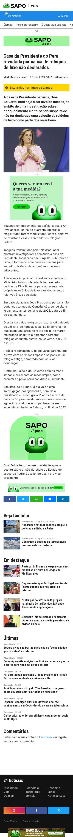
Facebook (45, 737)
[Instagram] (14, 810)
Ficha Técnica (11, 821)
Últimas (11, 638)
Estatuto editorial (31, 821)
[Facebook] (36, 810)
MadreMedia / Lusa (15, 77)
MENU (34, 5)
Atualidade (61, 77)
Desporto (8, 671)
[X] (58, 810)
